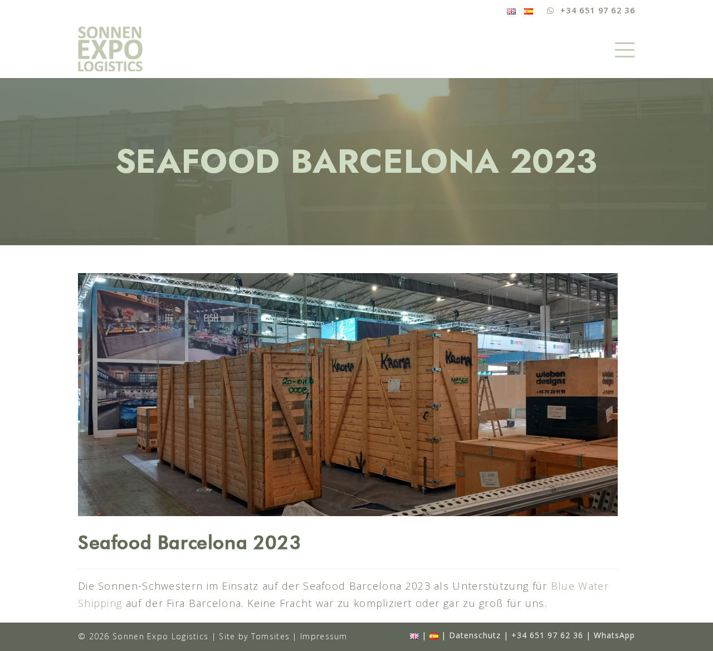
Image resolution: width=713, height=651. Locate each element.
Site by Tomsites (254, 636)
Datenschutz (475, 635)
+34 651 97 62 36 (547, 635)
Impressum (324, 636)
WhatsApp (614, 635)
